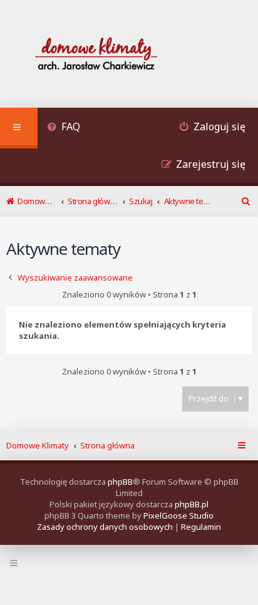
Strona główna (107, 445)
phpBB (120, 481)
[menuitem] (64, 128)
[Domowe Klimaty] (129, 55)
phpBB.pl (192, 504)
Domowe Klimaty (37, 445)
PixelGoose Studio (178, 515)
